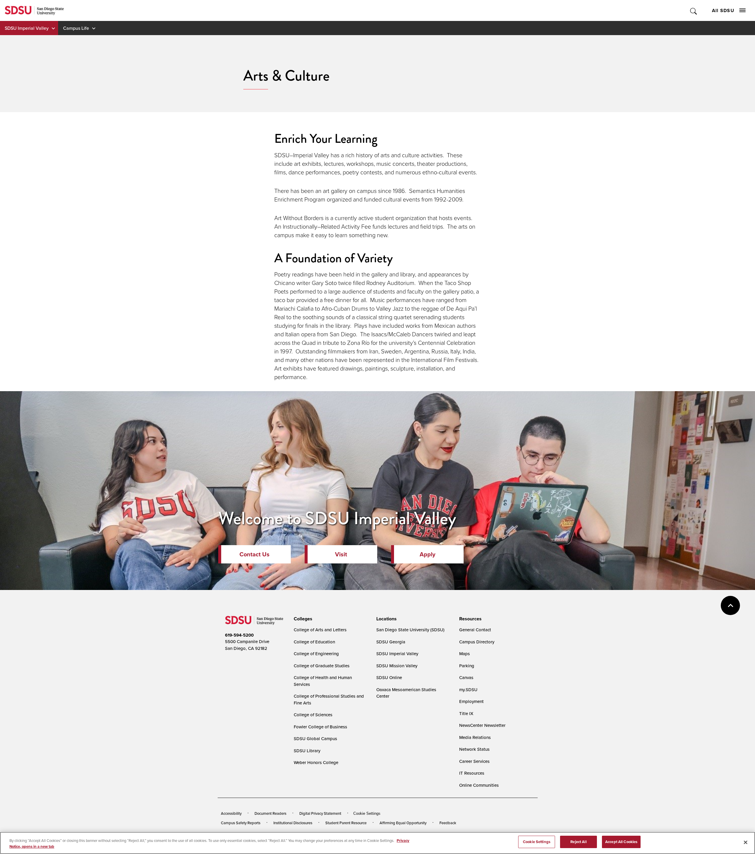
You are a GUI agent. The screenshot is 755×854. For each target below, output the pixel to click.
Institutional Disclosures (292, 822)
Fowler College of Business (320, 727)
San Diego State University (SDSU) (410, 630)
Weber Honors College (316, 762)
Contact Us (254, 554)
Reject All (578, 842)
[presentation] (302, 619)
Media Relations (475, 737)
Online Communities (479, 785)
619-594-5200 (239, 635)
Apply (427, 554)
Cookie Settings (366, 813)
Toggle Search (693, 10)
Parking (466, 666)
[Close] (745, 842)
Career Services (474, 761)
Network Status (474, 749)
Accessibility (231, 813)
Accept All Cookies (621, 842)
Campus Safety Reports (240, 822)
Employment (471, 701)
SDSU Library (307, 751)
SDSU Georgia (390, 642)
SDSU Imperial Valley (27, 28)
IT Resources (471, 773)
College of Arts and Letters (320, 630)
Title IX (466, 713)
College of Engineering (316, 653)
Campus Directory (476, 642)
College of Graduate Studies (321, 666)
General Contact (475, 630)
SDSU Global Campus (315, 738)
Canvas (466, 677)
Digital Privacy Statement (320, 813)
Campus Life (76, 28)
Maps (464, 653)
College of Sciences (313, 715)
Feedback (447, 822)
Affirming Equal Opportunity (403, 822)
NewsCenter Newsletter (482, 725)
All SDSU (723, 10)
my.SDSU (468, 689)
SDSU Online (389, 677)
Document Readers (270, 813)
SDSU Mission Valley (396, 666)
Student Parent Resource (346, 822)
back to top (730, 605)
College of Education (314, 642)
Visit (341, 554)
